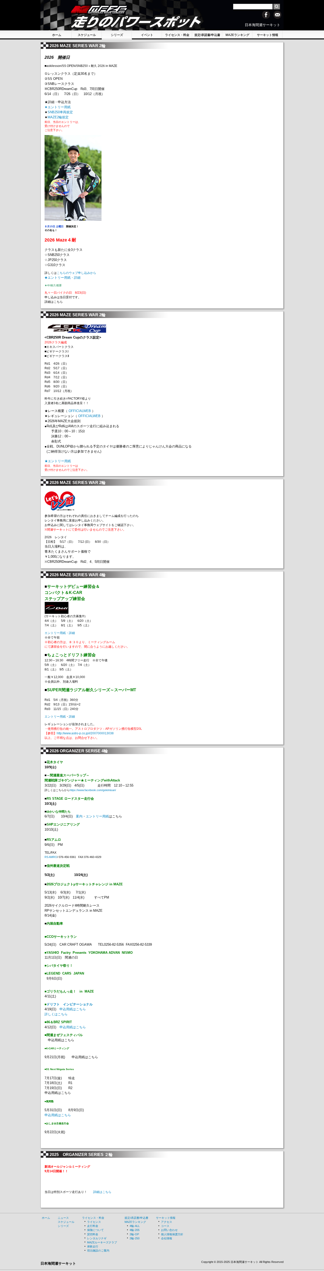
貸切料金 (92, 1234)
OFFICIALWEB (80, 411)
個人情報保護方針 (172, 1234)
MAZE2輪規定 (58, 117)
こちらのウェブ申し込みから (76, 273)
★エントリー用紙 (58, 461)
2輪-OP (134, 1234)
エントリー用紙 (55, 716)
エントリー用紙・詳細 (60, 633)
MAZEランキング (237, 35)
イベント (147, 35)
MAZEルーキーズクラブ (102, 1242)
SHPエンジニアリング (63, 824)
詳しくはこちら (56, 1014)
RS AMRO (51, 856)
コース (165, 1225)
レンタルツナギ (97, 1238)
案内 (79, 816)
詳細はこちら (102, 1192)
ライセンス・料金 (177, 35)
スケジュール (87, 35)
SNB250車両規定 (60, 112)
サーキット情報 (267, 35)
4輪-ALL (135, 1225)
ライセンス (94, 1221)
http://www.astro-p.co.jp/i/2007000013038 (85, 733)
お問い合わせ (169, 1229)
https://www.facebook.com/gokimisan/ (93, 790)
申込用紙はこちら (74, 1009)
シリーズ (117, 35)
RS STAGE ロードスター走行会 (70, 798)
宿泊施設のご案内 (98, 1250)
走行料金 (92, 1225)
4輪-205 (134, 1229)
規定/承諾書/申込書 (207, 35)
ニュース (63, 1217)
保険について (95, 1229)
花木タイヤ (55, 762)
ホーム (56, 35)
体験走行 (92, 1246)
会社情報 (166, 1238)
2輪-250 (134, 1238)
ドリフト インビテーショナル (70, 1004)
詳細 (72, 716)
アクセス (166, 1221)
